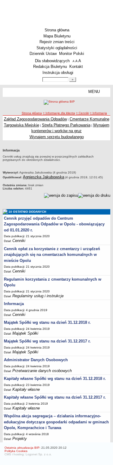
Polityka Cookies (16, 451)
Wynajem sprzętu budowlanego (57, 137)
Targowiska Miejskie (21, 125)
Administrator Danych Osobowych (36, 360)
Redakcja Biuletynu (50, 66)
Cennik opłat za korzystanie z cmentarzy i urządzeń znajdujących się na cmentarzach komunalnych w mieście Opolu (52, 255)
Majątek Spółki (25, 333)
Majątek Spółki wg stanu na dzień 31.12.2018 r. (47, 322)
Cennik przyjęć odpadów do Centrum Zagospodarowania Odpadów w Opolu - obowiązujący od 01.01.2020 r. (54, 224)
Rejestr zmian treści (56, 42)
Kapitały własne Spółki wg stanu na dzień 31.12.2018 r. (55, 378)
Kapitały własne (26, 389)
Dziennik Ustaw (43, 53)
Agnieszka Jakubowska (43, 177)
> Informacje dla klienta (59, 113)
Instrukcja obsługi (57, 72)
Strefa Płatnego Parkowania (66, 125)
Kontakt (76, 66)
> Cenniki (82, 113)
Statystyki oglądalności (56, 48)
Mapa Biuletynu (57, 36)
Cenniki (18, 240)
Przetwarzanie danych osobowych (42, 370)
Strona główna (57, 30)
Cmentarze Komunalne (89, 119)
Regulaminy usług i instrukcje (38, 296)
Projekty (19, 438)
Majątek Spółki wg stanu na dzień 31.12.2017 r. (47, 341)
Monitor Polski (71, 53)
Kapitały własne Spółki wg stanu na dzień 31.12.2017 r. (55, 397)
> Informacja (98, 113)
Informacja (14, 303)
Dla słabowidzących (52, 61)
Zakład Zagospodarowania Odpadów (35, 119)
